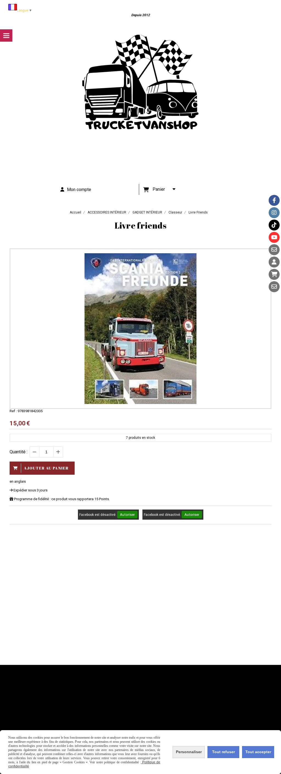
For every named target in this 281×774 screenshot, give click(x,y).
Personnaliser (189, 752)
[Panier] (274, 274)
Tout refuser (223, 752)
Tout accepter (258, 752)
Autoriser (127, 515)
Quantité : (18, 451)
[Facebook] (274, 200)
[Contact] (274, 249)
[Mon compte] (274, 262)
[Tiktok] (274, 225)
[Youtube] (274, 237)
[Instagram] (274, 212)
